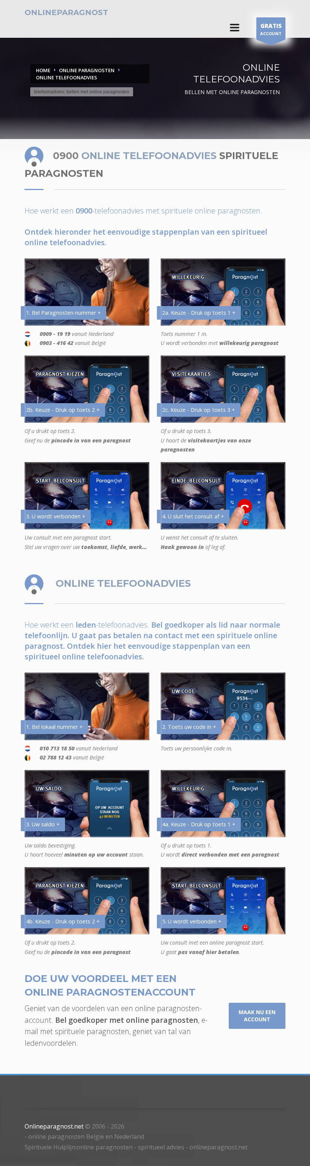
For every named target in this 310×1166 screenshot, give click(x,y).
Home (43, 70)
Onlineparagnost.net (54, 1126)
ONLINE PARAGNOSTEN (87, 70)
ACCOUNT (271, 29)
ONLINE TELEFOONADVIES (66, 77)
